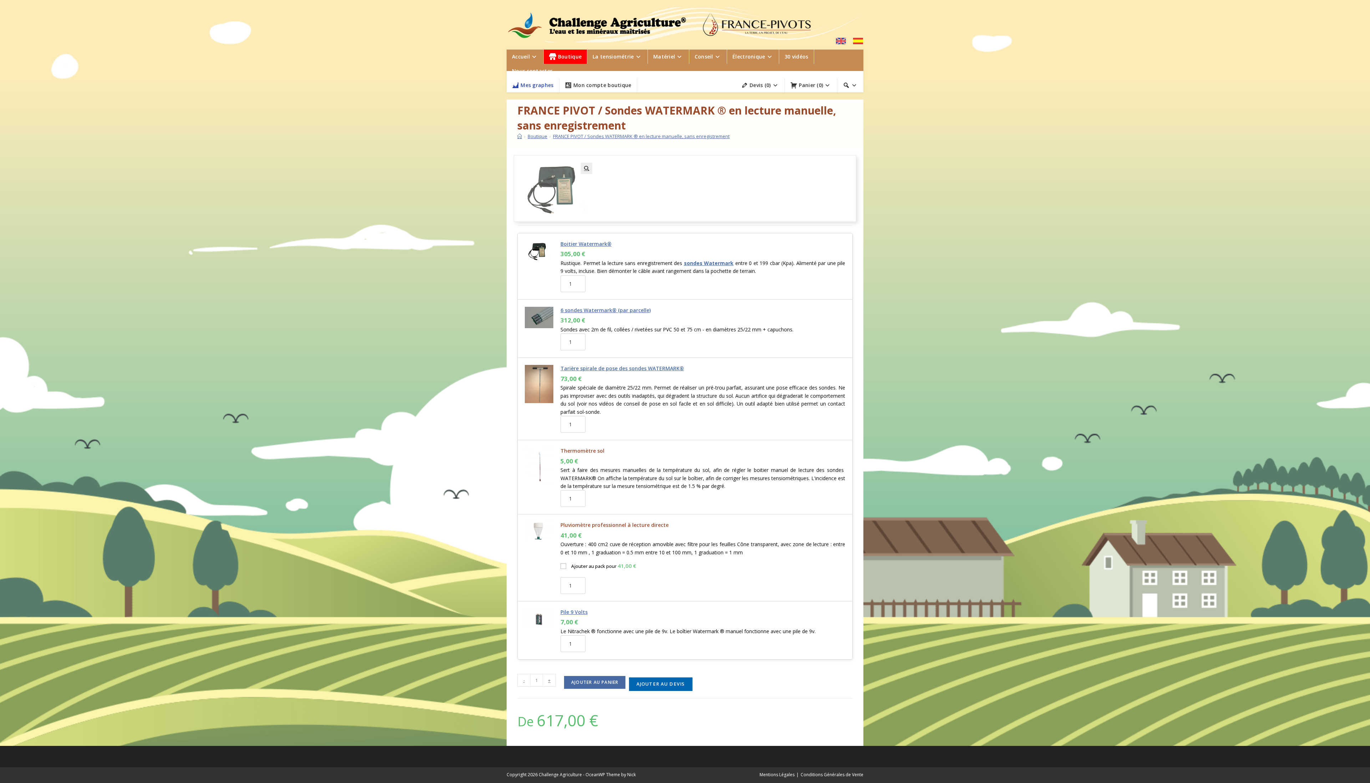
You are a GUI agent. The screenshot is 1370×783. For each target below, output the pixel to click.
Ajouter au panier (594, 682)
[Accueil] (519, 136)
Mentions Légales (777, 775)
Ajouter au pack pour (603, 565)
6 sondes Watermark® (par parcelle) (605, 310)
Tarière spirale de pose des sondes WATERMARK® (622, 368)
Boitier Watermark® (586, 243)
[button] (586, 168)
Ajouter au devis (660, 684)
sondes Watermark (709, 263)
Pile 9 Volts (574, 612)
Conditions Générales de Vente (832, 775)
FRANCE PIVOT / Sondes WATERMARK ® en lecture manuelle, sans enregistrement (641, 136)
